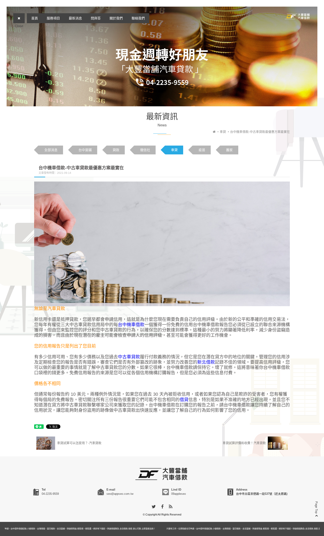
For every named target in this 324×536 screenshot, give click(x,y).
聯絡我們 (138, 18)
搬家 (229, 150)
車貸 (223, 131)
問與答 (96, 18)
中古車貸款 (129, 356)
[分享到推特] (154, 507)
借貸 (184, 399)
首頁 (34, 18)
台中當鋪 (85, 150)
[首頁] (214, 131)
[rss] (170, 507)
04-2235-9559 (50, 493)
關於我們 (116, 18)
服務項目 (53, 18)
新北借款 (206, 362)
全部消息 (51, 150)
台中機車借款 (131, 324)
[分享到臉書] (162, 507)
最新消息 (75, 18)
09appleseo (178, 493)
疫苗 (202, 150)
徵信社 (145, 150)
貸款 (116, 150)
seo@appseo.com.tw (119, 493)
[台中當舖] (297, 16)
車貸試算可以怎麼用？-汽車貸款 (78, 443)
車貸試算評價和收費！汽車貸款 (245, 443)
